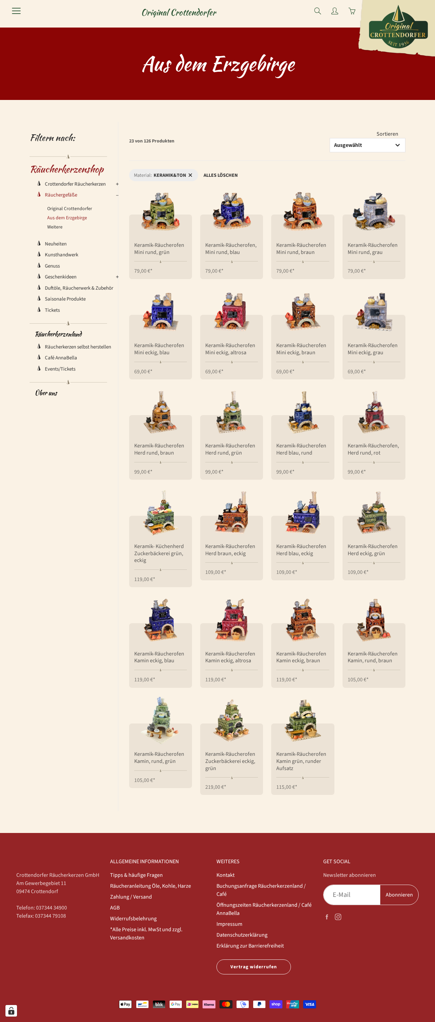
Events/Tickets (60, 369)
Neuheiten (56, 244)
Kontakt (225, 875)
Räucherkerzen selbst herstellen (78, 347)
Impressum (229, 924)
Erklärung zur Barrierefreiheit (250, 946)
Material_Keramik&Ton (152, 172)
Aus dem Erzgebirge (67, 218)
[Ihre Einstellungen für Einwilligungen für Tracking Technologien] (11, 1011)
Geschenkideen (60, 276)
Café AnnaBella (61, 357)
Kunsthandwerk (61, 254)
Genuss (52, 266)
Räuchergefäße (61, 195)
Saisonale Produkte (65, 299)
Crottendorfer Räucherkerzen (75, 184)
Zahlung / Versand (131, 897)
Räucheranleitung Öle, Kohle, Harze (150, 886)
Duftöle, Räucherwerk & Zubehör (79, 288)
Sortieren (387, 134)
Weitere (55, 227)
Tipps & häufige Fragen (136, 875)
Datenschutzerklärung (241, 935)
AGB (115, 908)
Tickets (52, 310)
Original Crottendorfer (178, 12)
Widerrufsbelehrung (133, 918)
